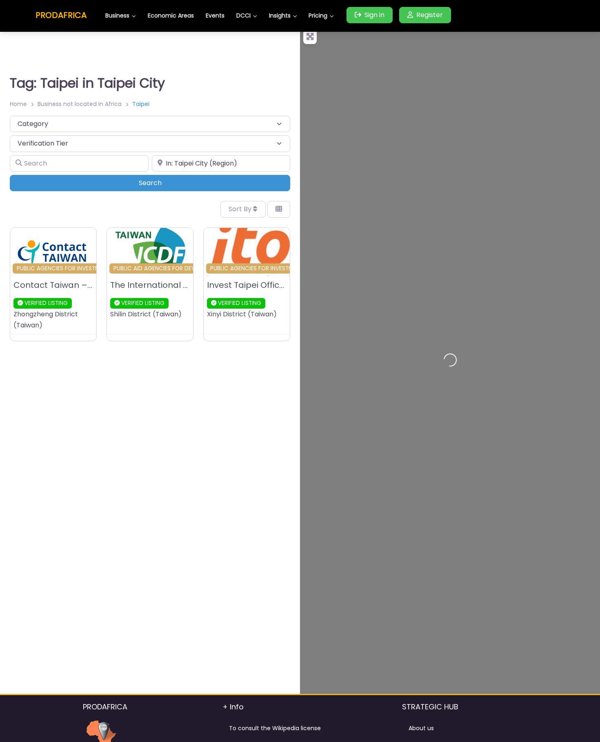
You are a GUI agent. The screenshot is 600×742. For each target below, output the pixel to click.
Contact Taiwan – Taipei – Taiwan (83, 285)
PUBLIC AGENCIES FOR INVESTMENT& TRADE (74, 268)
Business (117, 15)
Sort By (241, 209)
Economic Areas (171, 15)
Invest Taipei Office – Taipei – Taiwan (283, 285)
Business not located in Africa (80, 104)
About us (421, 728)
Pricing (318, 15)
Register (429, 15)
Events (215, 15)
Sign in (374, 15)
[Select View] (278, 209)
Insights (280, 15)
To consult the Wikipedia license (275, 728)
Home (18, 104)
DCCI (243, 15)
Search (161, 183)
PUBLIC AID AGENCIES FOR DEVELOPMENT (167, 268)
